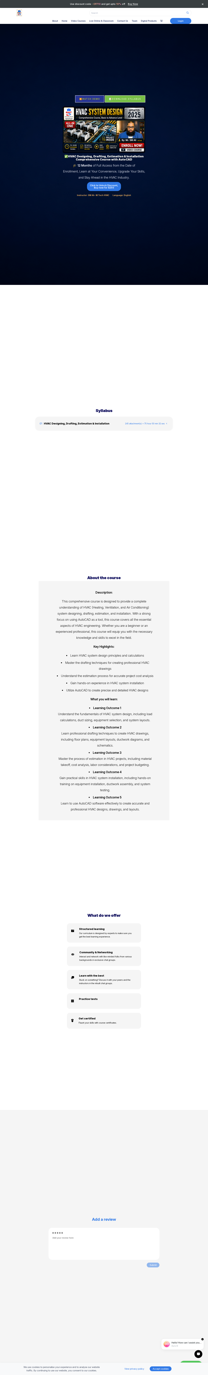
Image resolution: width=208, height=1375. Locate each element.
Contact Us (122, 21)
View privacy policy (134, 1368)
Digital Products (149, 21)
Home (64, 21)
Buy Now (133, 4)
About (55, 21)
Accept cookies (161, 1368)
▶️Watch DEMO (89, 99)
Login (180, 21)
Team (134, 21)
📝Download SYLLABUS (125, 99)
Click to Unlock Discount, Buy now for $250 (104, 186)
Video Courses (78, 21)
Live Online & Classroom (101, 21)
